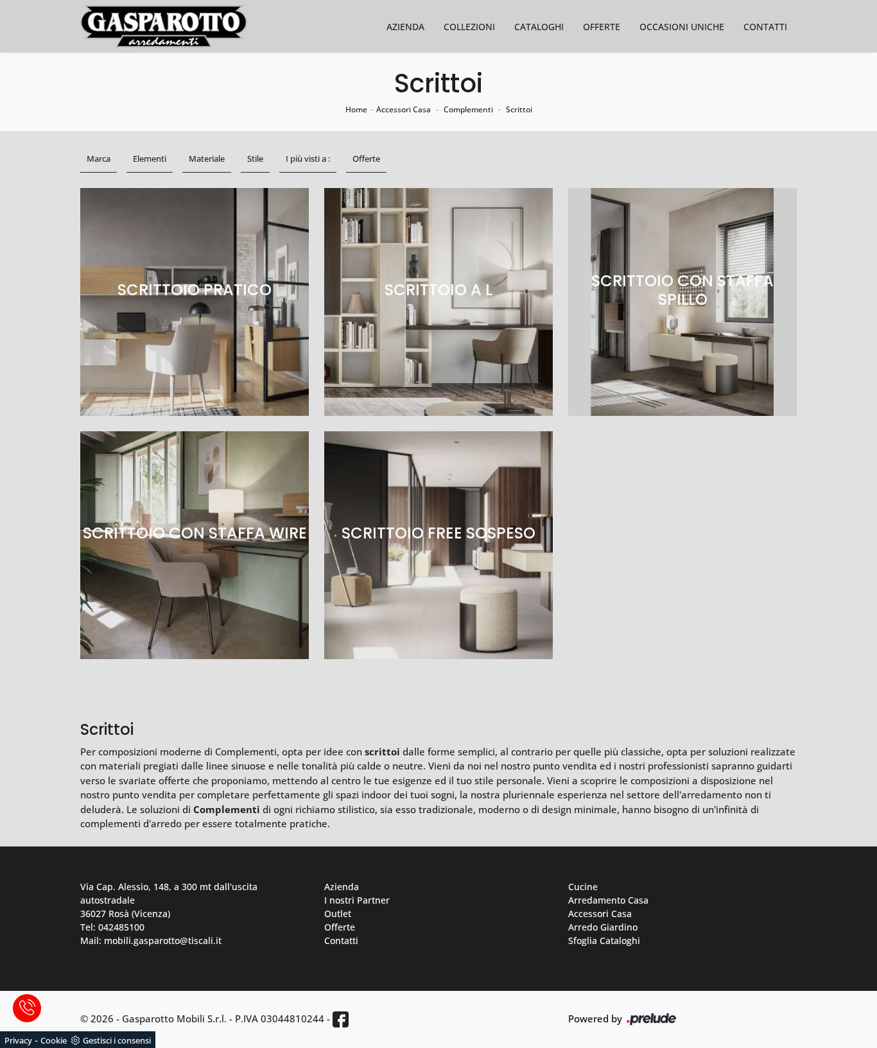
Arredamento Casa (608, 900)
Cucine (583, 886)
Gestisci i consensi (117, 1040)
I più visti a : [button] (308, 158)
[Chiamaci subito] (27, 1008)
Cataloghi (539, 27)
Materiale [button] (207, 158)
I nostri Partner (357, 900)
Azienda (405, 27)
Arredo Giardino (603, 927)
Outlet (337, 913)
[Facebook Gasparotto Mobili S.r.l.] (341, 1019)
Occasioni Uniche (681, 27)
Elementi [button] (149, 158)
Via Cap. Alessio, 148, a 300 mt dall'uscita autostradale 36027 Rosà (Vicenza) (168, 900)
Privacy (18, 1040)
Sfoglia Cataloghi (604, 940)
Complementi (468, 109)
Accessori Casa (403, 109)
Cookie (53, 1040)
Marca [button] (98, 158)
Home (356, 109)
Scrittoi (519, 109)
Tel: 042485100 (112, 927)
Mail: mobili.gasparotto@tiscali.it (150, 940)
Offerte (601, 27)
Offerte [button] (366, 158)
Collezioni (469, 27)
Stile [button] (255, 158)
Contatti (765, 27)
